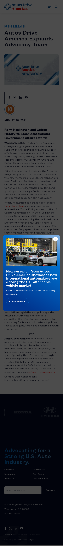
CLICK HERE (16, 301)
